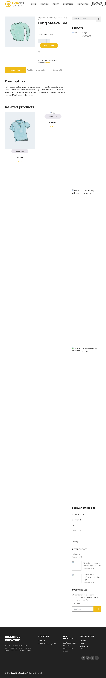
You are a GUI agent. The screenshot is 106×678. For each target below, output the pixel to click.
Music (74, 536)
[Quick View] (8, 115)
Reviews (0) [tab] (57, 70)
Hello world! (76, 554)
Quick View (20, 151)
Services (44, 4)
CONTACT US (83, 4)
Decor (74, 525)
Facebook (83, 649)
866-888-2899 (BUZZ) (48, 644)
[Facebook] (97, 658)
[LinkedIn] (93, 4)
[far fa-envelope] (97, 609)
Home (33, 4)
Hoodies (75, 531)
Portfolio (68, 4)
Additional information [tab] (36, 70)
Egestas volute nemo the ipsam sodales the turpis (92, 577)
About (56, 4)
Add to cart (49, 45)
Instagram (84, 646)
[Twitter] (97, 4)
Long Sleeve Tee (43, 18)
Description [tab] (15, 70)
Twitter (82, 643)
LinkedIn (83, 641)
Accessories (76, 514)
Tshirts (59, 18)
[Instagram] (101, 4)
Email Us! (41, 641)
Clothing (53, 18)
